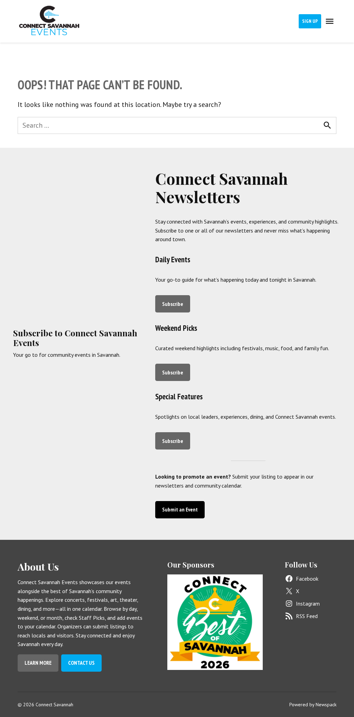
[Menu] (330, 21)
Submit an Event (180, 509)
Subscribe (172, 303)
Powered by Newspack (312, 704)
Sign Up (310, 21)
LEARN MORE (38, 662)
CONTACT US (81, 662)
